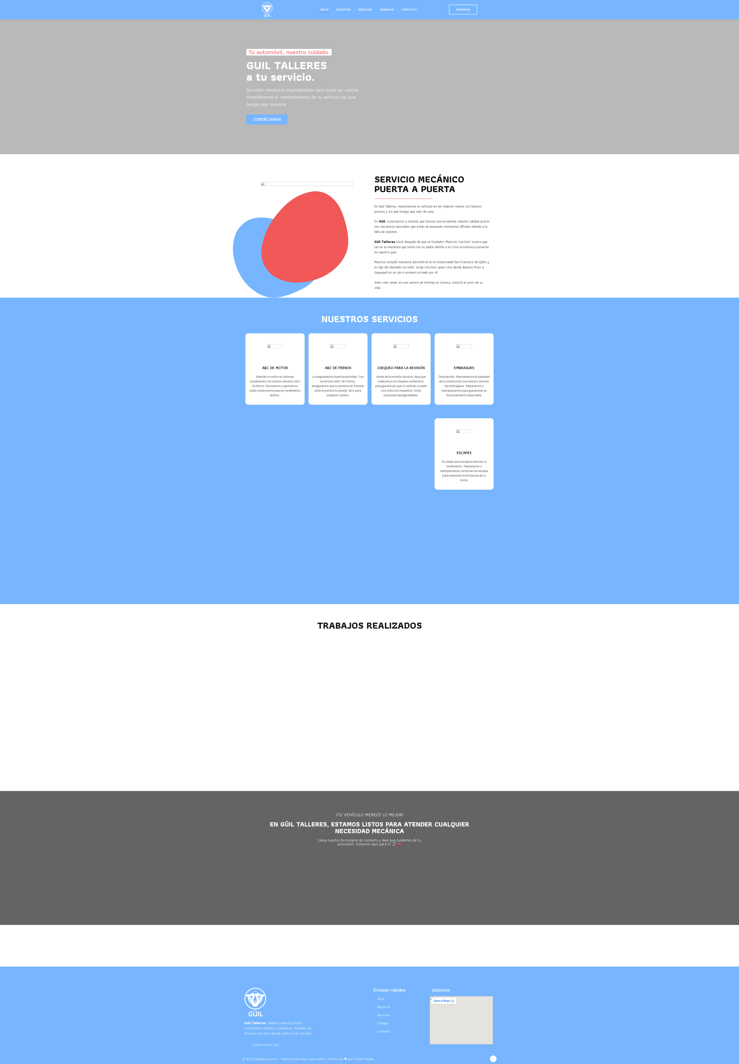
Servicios (365, 9)
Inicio (324, 9)
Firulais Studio (364, 1059)
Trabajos (387, 9)
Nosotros (343, 9)
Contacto (409, 9)
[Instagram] (493, 1059)
